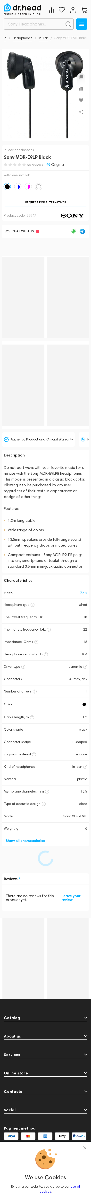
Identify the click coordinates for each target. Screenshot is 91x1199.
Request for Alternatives (45, 202)
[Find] (68, 24)
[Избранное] (61, 10)
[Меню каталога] (81, 24)
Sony (83, 592)
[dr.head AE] (22, 9)
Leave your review (71, 898)
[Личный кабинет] (73, 10)
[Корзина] (84, 10)
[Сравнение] (51, 10)
